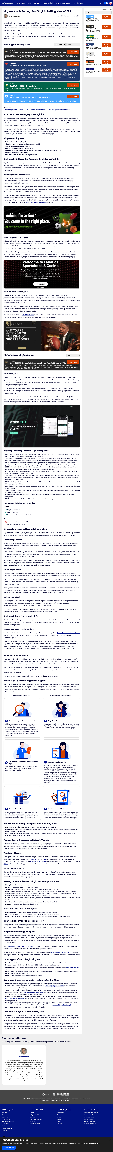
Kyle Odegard (15, 16)
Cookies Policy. (94, 1143)
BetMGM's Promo (28, 315)
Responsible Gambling (8, 1121)
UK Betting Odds (6, 1119)
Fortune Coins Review (89, 1121)
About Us (4, 1112)
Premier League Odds (35, 1123)
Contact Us (5, 1117)
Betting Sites (21, 3)
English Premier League (38, 862)
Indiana (59, 1121)
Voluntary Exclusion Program (61, 952)
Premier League (59, 3)
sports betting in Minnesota (14, 999)
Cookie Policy (5, 1126)
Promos (29, 3)
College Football (47, 3)
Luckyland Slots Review (90, 1123)
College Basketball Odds (36, 1119)
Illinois (58, 1115)
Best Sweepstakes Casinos (91, 1112)
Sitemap (4, 1130)
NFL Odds (32, 1112)
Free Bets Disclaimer (7, 1128)
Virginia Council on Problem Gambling (19, 946)
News (68, 3)
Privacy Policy (5, 1123)
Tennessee (59, 1123)
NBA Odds (32, 1117)
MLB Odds (32, 1126)
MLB (32, 859)
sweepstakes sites (72, 967)
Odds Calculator (77, 3)
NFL (35, 3)
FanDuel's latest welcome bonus (68, 633)
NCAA (6, 864)
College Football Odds (35, 1115)
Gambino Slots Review (90, 1115)
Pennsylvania (60, 1112)
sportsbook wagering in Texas (33, 992)
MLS (25, 862)
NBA (38, 3)
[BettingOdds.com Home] (8, 3)
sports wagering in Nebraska (54, 986)
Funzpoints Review (88, 1119)
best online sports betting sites (36, 202)
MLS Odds (32, 1121)
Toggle (106, 3)
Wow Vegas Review (89, 1117)
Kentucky (59, 1117)
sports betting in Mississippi (61, 1005)
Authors (4, 1115)
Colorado (59, 1119)
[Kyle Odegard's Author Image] (23, 1051)
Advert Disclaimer (107, 9)
